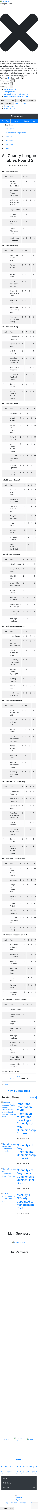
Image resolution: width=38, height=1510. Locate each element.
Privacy (14, 1503)
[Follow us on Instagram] (20, 1459)
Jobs (7, 148)
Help (7, 1503)
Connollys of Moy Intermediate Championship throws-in (26, 1151)
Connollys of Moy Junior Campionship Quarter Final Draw (25, 1176)
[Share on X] (13, 1079)
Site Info (6, 1487)
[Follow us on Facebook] (17, 1459)
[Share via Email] (16, 1079)
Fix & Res (5, 121)
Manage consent (7, 1509)
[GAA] (6, 1440)
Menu (5, 1478)
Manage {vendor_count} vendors (16, 94)
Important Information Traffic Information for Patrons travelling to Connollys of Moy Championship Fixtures (26, 1118)
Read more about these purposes (16, 96)
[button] (19, 32)
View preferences (29, 101)
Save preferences (7, 103)
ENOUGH (8, 137)
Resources (9, 144)
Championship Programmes (15, 133)
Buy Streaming (28, 1467)
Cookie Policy (9, 106)
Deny (19, 101)
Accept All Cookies (8, 101)
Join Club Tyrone (28, 1472)
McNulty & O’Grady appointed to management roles (25, 1201)
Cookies (23, 1503)
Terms (31, 1503)
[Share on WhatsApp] (19, 1079)
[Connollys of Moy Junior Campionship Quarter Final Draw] (8, 1172)
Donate (26, 121)
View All (32, 1097)
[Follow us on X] (19, 1459)
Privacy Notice (9, 108)
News (16, 121)
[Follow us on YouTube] (21, 1459)
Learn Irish (9, 140)
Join (34, 121)
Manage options (10, 89)
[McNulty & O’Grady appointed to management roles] (8, 1197)
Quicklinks (7, 1483)
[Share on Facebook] (10, 1079)
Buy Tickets (9, 129)
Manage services (10, 92)
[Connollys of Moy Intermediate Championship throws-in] (8, 1147)
